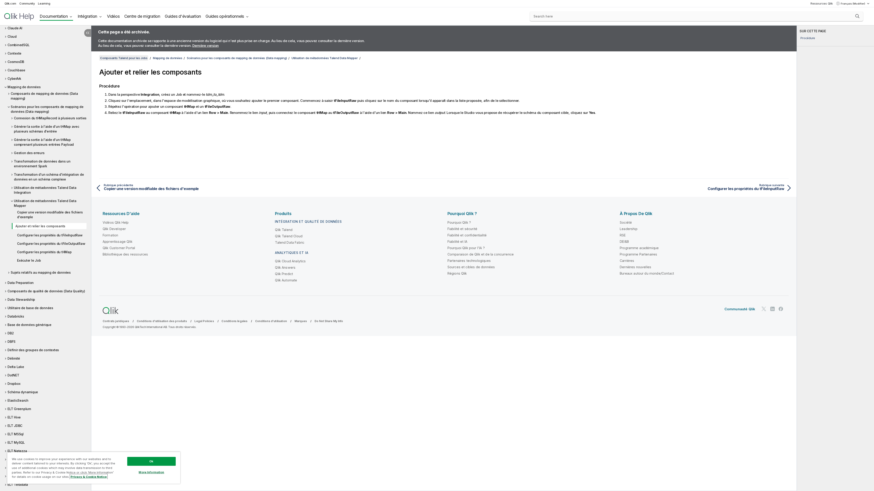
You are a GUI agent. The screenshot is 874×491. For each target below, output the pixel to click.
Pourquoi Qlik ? (459, 222)
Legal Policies (204, 321)
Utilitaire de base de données (30, 308)
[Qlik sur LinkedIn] (772, 308)
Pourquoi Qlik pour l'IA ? (466, 248)
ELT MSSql (16, 434)
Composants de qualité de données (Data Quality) (46, 291)
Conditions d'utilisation (271, 321)
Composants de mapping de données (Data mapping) (44, 96)
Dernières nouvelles (635, 267)
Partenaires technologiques (469, 261)
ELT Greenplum (19, 409)
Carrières (627, 261)
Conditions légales (234, 321)
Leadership (629, 229)
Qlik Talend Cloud (288, 236)
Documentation (54, 16)
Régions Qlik (457, 273)
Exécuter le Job (29, 260)
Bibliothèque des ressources (125, 254)
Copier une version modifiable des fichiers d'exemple (50, 214)
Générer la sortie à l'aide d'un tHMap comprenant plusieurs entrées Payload (44, 142)
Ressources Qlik (821, 3)
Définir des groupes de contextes (33, 350)
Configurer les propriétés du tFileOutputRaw (51, 244)
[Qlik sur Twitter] (763, 308)
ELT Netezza (17, 451)
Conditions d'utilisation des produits (162, 321)
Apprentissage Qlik (117, 241)
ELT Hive (14, 417)
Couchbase (16, 70)
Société (626, 222)
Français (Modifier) (853, 3)
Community (27, 3)
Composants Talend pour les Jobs (123, 58)
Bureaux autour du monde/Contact (647, 273)
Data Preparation (21, 283)
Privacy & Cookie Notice (89, 476)
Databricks (16, 316)
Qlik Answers (285, 267)
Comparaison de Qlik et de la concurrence (480, 254)
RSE (623, 235)
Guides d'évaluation (183, 16)
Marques (301, 321)
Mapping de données (24, 87)
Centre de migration (142, 16)
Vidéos (113, 16)
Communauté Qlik (739, 309)
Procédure (807, 38)
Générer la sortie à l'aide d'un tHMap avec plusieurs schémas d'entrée (46, 129)
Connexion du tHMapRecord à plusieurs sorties (50, 118)
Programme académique (639, 248)
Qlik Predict (284, 274)
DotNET (13, 375)
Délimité (14, 358)
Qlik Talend (283, 230)
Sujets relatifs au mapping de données (41, 272)
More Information (151, 472)
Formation (110, 235)
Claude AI (15, 28)
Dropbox (14, 384)
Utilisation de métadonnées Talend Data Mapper (45, 203)
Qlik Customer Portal (119, 248)
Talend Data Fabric (289, 242)
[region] (93, 468)
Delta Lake (16, 367)
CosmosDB (16, 62)
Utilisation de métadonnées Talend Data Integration (45, 190)
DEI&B (624, 241)
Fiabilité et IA (457, 241)
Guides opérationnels (225, 16)
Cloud (12, 36)
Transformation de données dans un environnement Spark (42, 163)
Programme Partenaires (638, 254)
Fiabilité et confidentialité (467, 235)
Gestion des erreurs (29, 153)
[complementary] (835, 258)
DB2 (11, 333)
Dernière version (205, 45)
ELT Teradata (18, 484)
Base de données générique (29, 325)
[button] (857, 16)
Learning (44, 3)
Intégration (87, 16)
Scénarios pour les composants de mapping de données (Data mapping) (47, 109)
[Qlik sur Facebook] (780, 308)
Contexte (14, 53)
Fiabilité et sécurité (462, 229)
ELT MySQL (16, 442)
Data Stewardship (21, 299)
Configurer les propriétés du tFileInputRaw (50, 235)
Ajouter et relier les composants (40, 226)
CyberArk (14, 78)
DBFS (11, 341)
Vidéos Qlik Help (116, 222)
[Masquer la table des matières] (87, 33)
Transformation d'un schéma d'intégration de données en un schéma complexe (49, 177)
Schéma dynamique (23, 392)
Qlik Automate (286, 280)
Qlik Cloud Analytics (290, 261)
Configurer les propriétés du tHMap (44, 252)
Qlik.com (10, 3)
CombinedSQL (18, 45)
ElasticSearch (18, 400)
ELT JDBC (15, 426)
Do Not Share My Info (329, 321)
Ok (151, 461)
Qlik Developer (114, 229)
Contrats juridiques (116, 321)
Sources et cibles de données (471, 267)
